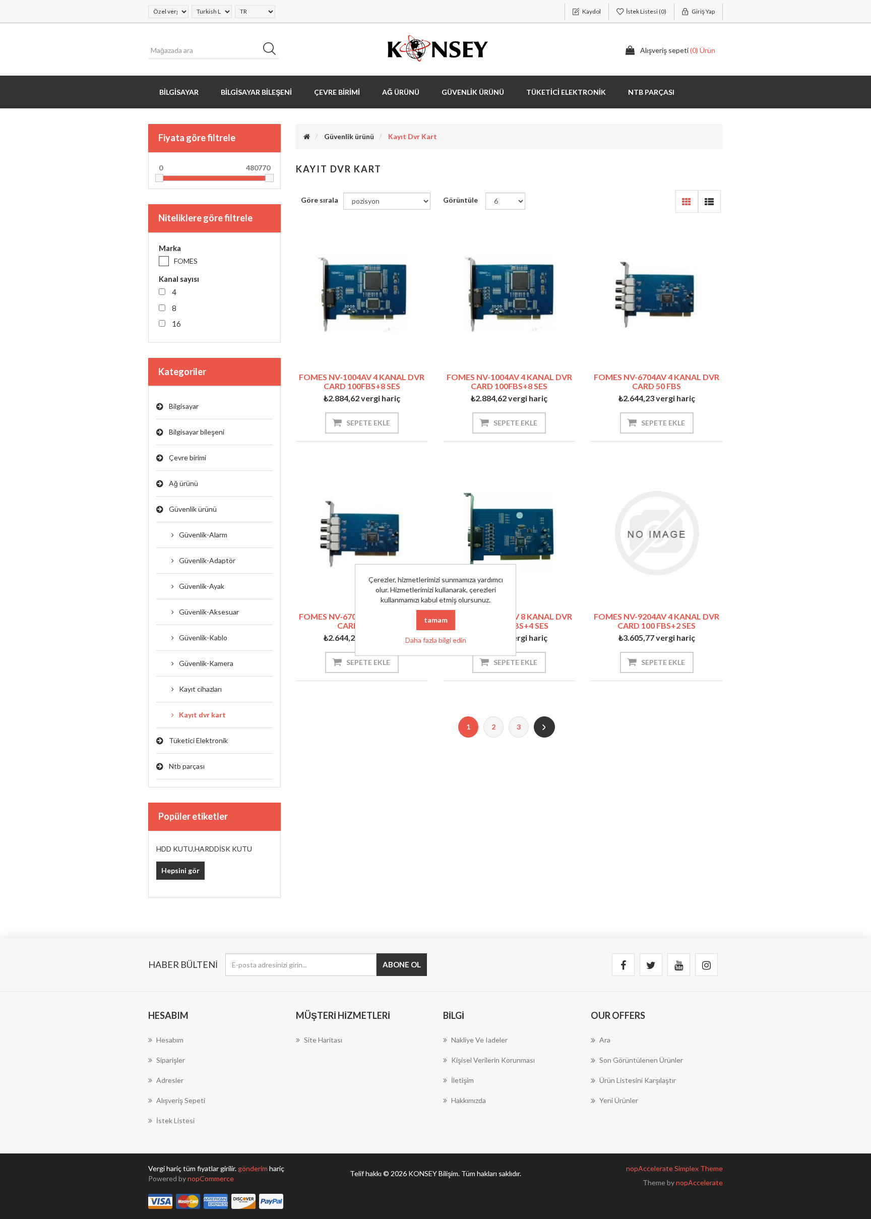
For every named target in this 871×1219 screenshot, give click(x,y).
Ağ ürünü (183, 483)
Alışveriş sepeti (180, 1100)
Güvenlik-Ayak (201, 586)
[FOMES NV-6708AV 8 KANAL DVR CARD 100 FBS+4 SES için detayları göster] (509, 533)
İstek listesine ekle (345, 346)
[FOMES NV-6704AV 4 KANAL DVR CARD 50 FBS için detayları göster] (656, 294)
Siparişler (170, 1060)
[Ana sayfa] (306, 136)
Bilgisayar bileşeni (196, 432)
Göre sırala (319, 200)
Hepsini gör (180, 870)
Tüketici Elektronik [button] (566, 92)
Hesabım (169, 1039)
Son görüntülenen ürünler (641, 1060)
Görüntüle (460, 200)
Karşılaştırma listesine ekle (377, 346)
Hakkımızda (468, 1100)
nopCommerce (211, 1178)
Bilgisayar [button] (179, 92)
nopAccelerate (699, 1182)
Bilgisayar (184, 406)
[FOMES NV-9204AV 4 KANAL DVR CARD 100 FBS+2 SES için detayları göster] (656, 533)
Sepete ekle (368, 422)
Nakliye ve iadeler (479, 1039)
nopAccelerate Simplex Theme (674, 1168)
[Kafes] (686, 201)
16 (176, 323)
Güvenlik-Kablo (203, 637)
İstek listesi (175, 1120)
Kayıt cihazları (200, 689)
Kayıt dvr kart (202, 714)
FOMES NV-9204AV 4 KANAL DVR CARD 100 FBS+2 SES (656, 621)
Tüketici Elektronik (198, 740)
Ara (273, 50)
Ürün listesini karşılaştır (637, 1080)
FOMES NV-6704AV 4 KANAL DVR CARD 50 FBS (656, 381)
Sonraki (544, 727)
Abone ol (402, 964)
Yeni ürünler (618, 1100)
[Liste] (709, 201)
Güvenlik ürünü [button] (473, 92)
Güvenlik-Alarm (203, 534)
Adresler (169, 1080)
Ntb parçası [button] (651, 92)
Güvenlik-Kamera (206, 663)
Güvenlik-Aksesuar (209, 611)
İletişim (462, 1080)
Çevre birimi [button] (337, 92)
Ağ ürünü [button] (400, 92)
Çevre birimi (187, 457)
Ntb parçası (187, 766)
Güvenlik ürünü (193, 509)
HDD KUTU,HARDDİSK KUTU (204, 848)
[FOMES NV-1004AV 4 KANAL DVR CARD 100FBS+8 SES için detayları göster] (362, 294)
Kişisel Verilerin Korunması (493, 1060)
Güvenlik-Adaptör (207, 560)
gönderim (253, 1168)
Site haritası (323, 1039)
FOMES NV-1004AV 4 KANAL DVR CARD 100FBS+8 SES (361, 381)
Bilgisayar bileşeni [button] (256, 92)
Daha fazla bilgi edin (435, 640)
